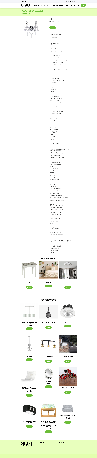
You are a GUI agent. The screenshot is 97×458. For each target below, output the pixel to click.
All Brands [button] (73, 5)
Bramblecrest (44, 444)
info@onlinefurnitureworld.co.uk (70, 1)
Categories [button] (36, 5)
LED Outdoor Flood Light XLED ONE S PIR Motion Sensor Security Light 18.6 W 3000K (29, 389)
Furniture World (44, 5)
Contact (56, 456)
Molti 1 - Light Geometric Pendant (48, 322)
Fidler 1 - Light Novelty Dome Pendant (29, 354)
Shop (83, 5)
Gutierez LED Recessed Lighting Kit (67, 321)
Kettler (43, 449)
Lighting (59, 18)
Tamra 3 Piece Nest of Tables (68, 387)
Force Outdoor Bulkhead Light (29, 421)
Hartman (43, 447)
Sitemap (74, 456)
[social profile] (25, 1)
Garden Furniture (54, 5)
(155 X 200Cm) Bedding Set (48, 281)
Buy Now (52, 27)
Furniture (56, 18)
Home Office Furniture (64, 5)
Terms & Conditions (62, 456)
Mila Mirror (48, 381)
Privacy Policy (69, 456)
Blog (79, 5)
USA (63, 1)
